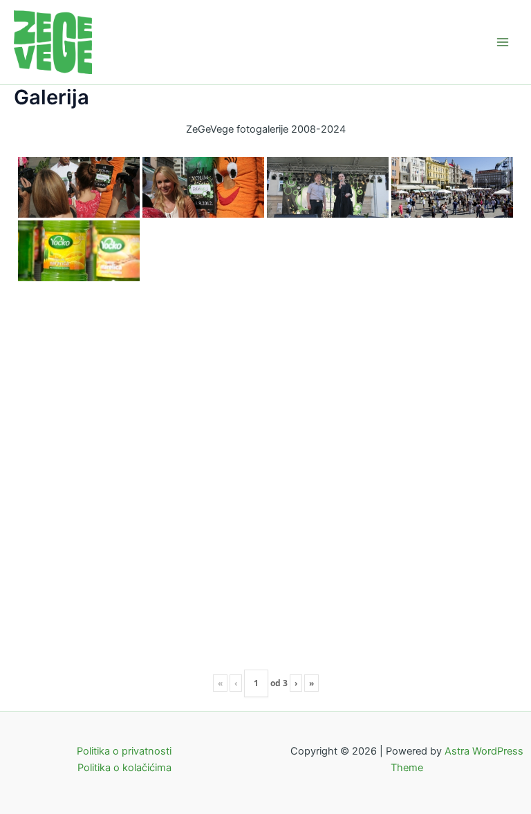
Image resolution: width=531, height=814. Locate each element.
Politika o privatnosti (124, 751)
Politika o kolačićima (124, 767)
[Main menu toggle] (502, 42)
